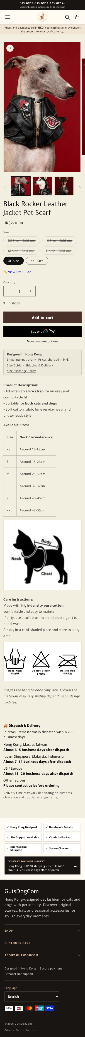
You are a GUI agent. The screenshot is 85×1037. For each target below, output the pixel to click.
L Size (59, 251)
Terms (20, 1030)
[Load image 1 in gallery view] (20, 186)
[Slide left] (5, 187)
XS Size (22, 241)
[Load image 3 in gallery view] (64, 186)
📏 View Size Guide (17, 271)
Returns (31, 1030)
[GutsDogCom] (42, 17)
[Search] (67, 17)
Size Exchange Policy (21, 370)
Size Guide (14, 365)
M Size (21, 251)
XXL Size (37, 260)
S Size (60, 241)
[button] (8, 17)
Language (11, 988)
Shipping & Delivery (39, 365)
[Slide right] (80, 187)
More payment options (42, 341)
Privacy (9, 1030)
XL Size (13, 260)
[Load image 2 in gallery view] (42, 186)
